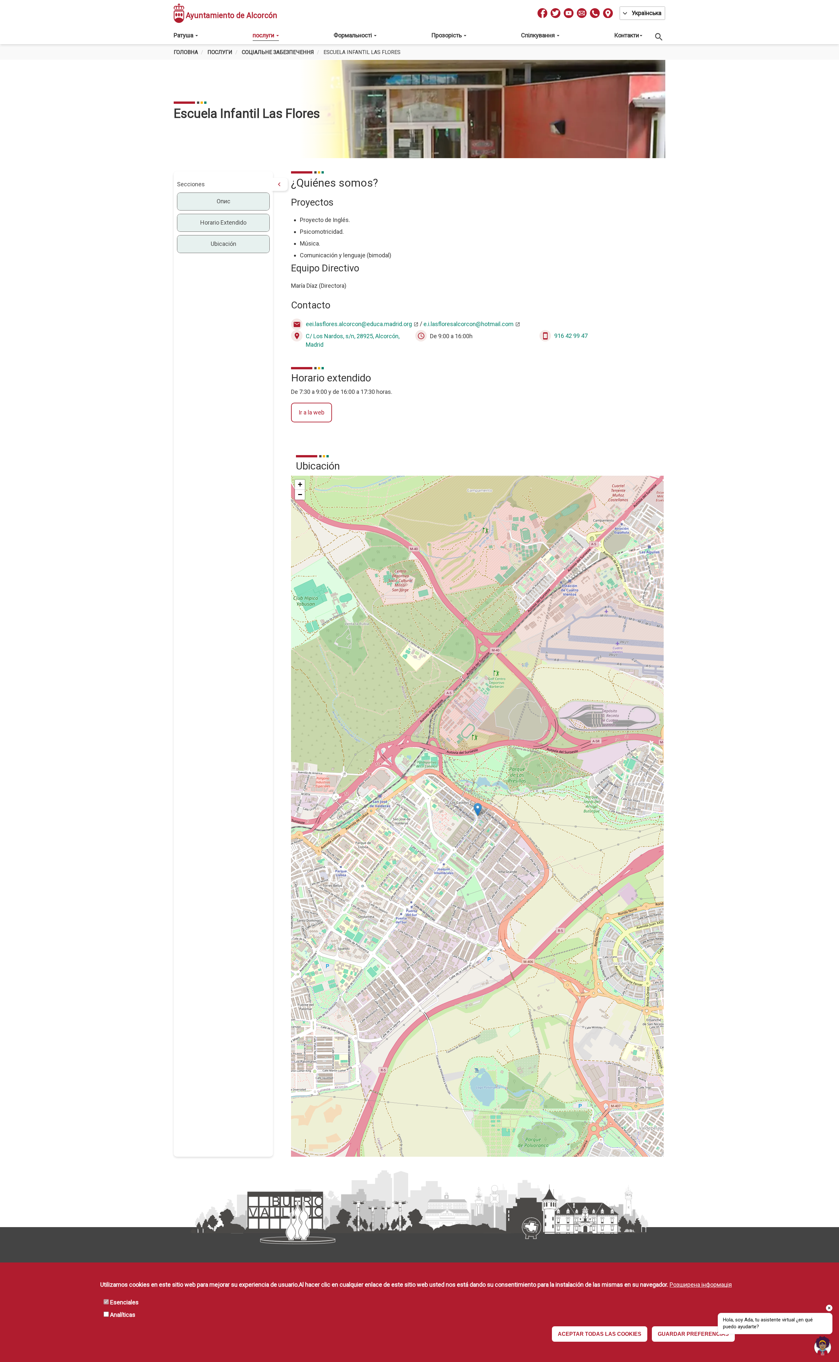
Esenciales (124, 1302)
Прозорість (447, 35)
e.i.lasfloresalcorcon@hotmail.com (468, 324)
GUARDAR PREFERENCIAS (693, 1334)
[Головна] (179, 13)
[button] (478, 809)
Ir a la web (311, 412)
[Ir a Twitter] (555, 13)
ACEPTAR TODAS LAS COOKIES (599, 1334)
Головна (186, 52)
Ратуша (184, 35)
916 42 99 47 (571, 335)
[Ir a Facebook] (542, 13)
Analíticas (122, 1314)
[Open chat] (822, 1345)
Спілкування (538, 35)
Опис (223, 201)
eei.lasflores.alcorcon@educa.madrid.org (359, 324)
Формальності (353, 35)
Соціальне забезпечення (278, 52)
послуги (264, 35)
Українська (646, 12)
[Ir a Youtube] (569, 13)
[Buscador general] (659, 36)
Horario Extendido (223, 222)
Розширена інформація (701, 1284)
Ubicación (223, 243)
